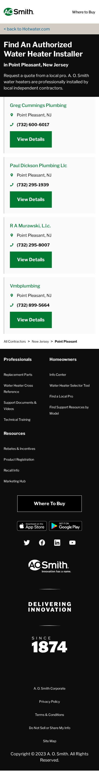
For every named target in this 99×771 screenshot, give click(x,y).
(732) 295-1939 (33, 184)
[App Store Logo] (32, 526)
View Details (31, 139)
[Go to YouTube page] (72, 543)
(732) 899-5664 (33, 305)
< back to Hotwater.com (27, 29)
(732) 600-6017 (33, 124)
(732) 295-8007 (33, 245)
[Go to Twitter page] (27, 543)
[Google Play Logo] (65, 526)
